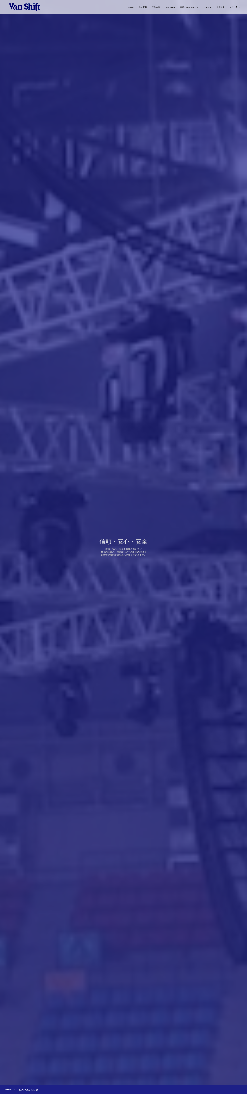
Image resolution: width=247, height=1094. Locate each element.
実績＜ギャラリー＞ (189, 7)
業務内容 (156, 7)
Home (131, 7)
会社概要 (143, 7)
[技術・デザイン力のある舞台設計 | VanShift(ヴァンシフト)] (25, 7)
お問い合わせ (236, 7)
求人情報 (220, 7)
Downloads (170, 7)
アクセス (207, 7)
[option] (123, 547)
